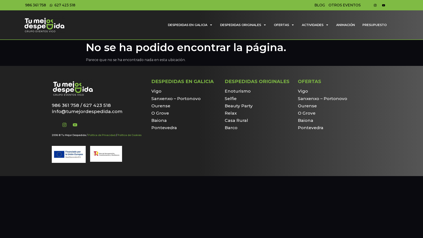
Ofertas (281, 25)
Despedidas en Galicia (187, 25)
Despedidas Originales (240, 25)
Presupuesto (374, 25)
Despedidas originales (257, 81)
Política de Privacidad (101, 135)
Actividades (312, 25)
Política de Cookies (129, 135)
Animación (345, 25)
